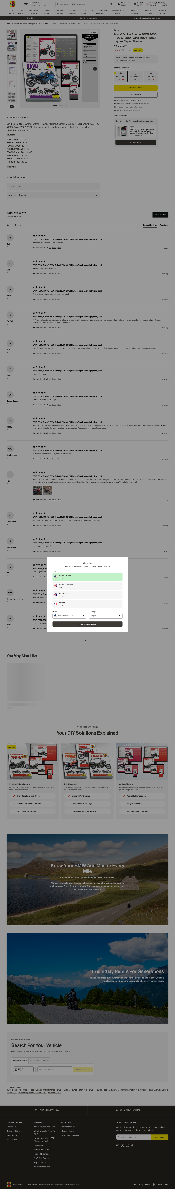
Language (92, 612)
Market (54, 612)
